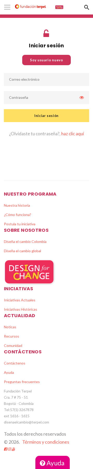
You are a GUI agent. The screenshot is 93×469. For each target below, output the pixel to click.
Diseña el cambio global (22, 251)
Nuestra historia (17, 205)
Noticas (10, 327)
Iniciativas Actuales (19, 300)
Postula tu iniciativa (19, 224)
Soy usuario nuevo (46, 60)
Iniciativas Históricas (20, 309)
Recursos (11, 336)
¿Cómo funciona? (17, 214)
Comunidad (13, 345)
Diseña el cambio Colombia (25, 241)
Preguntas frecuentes (22, 381)
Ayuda (55, 463)
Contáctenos (14, 363)
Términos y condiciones (45, 442)
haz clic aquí (72, 133)
